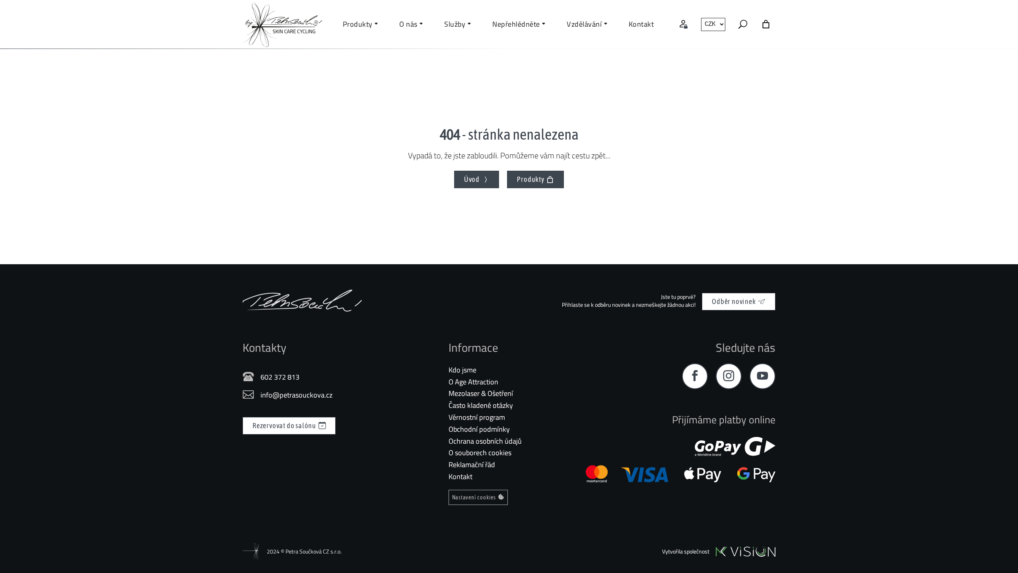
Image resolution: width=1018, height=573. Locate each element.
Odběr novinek (734, 301)
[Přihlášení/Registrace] (683, 24)
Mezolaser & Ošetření (481, 393)
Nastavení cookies (474, 497)
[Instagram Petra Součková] (729, 376)
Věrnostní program (477, 417)
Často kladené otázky (481, 405)
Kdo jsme (462, 370)
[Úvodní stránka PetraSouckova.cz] (282, 24)
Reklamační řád (472, 465)
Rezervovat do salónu (284, 425)
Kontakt (460, 476)
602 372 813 (279, 377)
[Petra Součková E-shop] (302, 301)
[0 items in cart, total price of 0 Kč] (765, 24)
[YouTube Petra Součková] (762, 376)
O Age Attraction (473, 382)
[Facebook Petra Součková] (695, 376)
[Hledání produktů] (742, 24)
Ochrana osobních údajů (485, 441)
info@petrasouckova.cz (296, 395)
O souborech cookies (480, 453)
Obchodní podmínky (479, 429)
